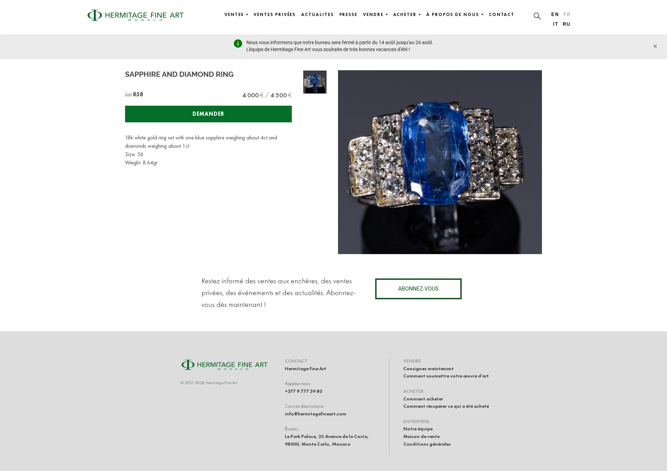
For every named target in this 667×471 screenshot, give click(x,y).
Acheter (405, 14)
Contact (501, 14)
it (556, 24)
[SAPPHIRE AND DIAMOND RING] (315, 82)
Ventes (234, 14)
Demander (208, 114)
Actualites (317, 14)
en (555, 14)
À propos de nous (452, 14)
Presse (348, 14)
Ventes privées (275, 14)
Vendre (373, 14)
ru (566, 24)
